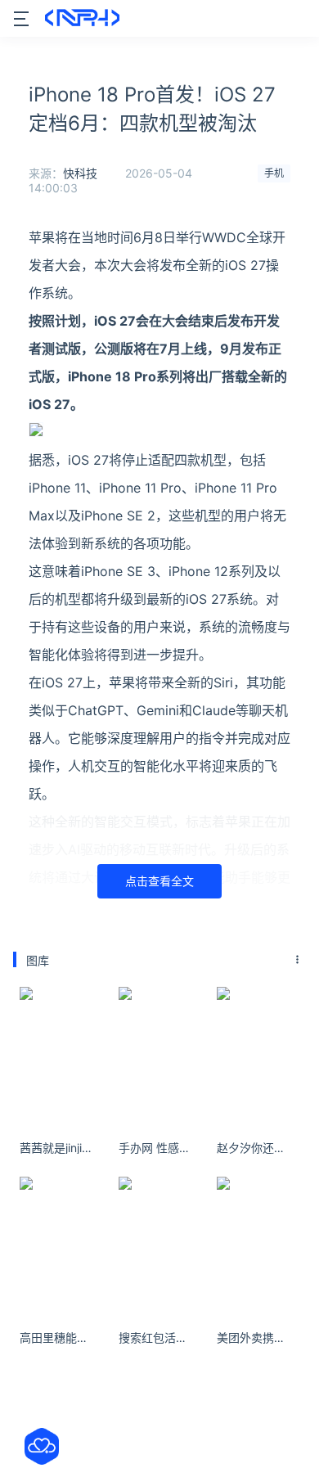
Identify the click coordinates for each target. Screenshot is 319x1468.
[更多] (298, 960)
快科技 (80, 173)
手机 (274, 173)
